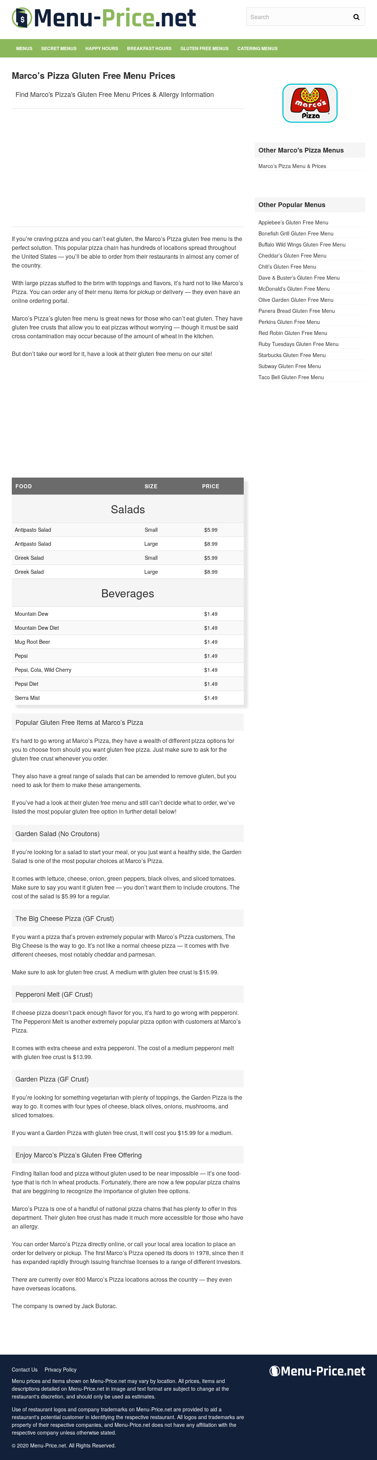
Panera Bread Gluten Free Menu (296, 310)
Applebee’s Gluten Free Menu (293, 222)
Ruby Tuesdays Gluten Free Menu (298, 343)
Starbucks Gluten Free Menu (292, 355)
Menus (24, 48)
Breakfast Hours (149, 48)
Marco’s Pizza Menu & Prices (292, 166)
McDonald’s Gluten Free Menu (294, 288)
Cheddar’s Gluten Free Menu (292, 255)
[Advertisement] (128, 167)
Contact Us (25, 1369)
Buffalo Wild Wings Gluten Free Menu (302, 244)
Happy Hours (101, 48)
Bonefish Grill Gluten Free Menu (296, 233)
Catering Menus (257, 48)
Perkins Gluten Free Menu (289, 321)
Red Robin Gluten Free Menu (292, 332)
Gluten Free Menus (204, 48)
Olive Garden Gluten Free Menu (296, 299)
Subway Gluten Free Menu (289, 366)
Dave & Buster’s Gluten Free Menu (299, 277)
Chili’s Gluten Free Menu (287, 266)
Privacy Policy (61, 1369)
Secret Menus (59, 48)
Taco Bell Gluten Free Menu (291, 377)
